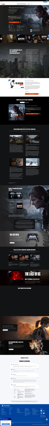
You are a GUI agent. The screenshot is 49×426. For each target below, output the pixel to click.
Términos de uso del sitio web (41, 424)
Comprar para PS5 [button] (22, 102)
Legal (32, 424)
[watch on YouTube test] (30, 42)
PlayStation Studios (3, 411)
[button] (12, 30)
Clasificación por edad (34, 411)
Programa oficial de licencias (35, 414)
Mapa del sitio (46, 424)
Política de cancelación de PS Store (35, 410)
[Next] (48, 38)
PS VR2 (10, 411)
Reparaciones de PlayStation (27, 412)
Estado (25, 411)
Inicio (2, 407)
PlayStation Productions (4, 412)
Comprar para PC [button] (27, 102)
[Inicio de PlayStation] (1, 2)
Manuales (26, 415)
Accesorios (10, 413)
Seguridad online (18, 411)
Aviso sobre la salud (34, 412)
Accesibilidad (18, 410)
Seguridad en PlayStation (27, 410)
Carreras (2, 410)
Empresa (2, 413)
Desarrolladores (34, 413)
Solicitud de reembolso (27, 414)
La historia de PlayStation (4, 414)
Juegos (4, 407)
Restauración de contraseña (27, 413)
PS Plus (10, 412)
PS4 (9, 410)
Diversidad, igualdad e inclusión (20, 412)
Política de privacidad (36, 424)
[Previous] (1, 38)
